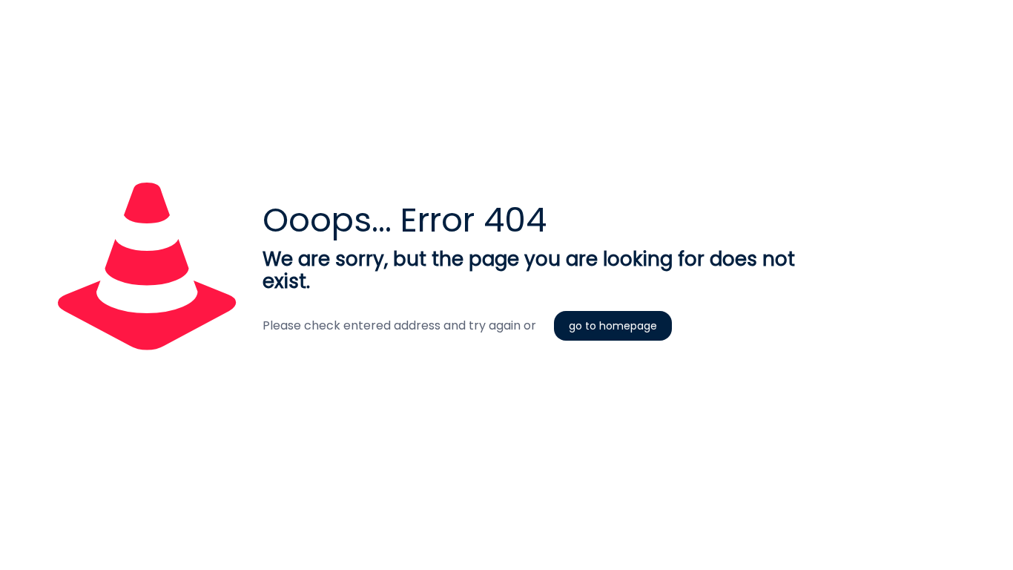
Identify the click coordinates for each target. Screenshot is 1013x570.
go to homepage (613, 325)
